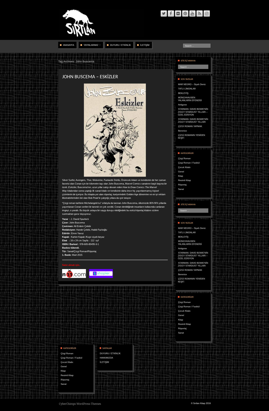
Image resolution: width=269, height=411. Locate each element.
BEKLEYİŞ (183, 93)
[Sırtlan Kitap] (102, 23)
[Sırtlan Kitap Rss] (199, 13)
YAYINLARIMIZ (91, 45)
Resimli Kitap (184, 180)
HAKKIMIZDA (106, 358)
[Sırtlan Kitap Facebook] (171, 13)
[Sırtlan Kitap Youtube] (192, 13)
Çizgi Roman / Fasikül (189, 162)
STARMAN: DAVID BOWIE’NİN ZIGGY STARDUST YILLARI (193, 120)
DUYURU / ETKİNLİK (120, 45)
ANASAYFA (68, 45)
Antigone (182, 104)
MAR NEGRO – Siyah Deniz (192, 84)
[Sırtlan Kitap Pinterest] (185, 13)
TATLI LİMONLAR (187, 88)
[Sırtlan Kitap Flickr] (178, 13)
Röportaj (182, 184)
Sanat (181, 189)
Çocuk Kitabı (184, 167)
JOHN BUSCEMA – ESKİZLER (90, 77)
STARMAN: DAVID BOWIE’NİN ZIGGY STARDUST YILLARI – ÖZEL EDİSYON (193, 112)
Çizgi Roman (184, 158)
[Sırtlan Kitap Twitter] (164, 13)
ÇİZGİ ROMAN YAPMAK (190, 126)
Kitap (180, 176)
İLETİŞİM (144, 45)
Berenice (182, 130)
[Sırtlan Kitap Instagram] (207, 13)
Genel (181, 171)
